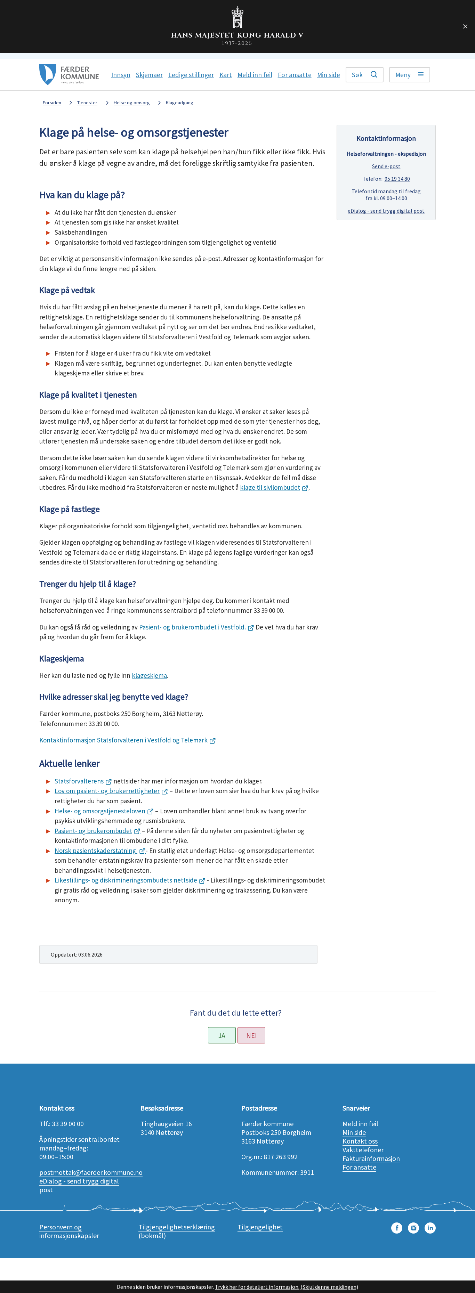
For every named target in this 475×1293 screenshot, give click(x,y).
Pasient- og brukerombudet (93, 831)
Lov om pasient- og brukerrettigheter (107, 791)
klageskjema (149, 675)
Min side (354, 1132)
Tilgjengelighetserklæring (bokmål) (176, 1231)
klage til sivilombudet (270, 487)
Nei (251, 1035)
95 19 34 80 (397, 178)
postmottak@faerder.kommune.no (91, 1172)
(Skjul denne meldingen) (329, 1286)
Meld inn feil (360, 1123)
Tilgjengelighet (260, 1226)
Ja (221, 1035)
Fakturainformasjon (371, 1158)
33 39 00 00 (68, 1123)
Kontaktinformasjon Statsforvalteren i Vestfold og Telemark (123, 740)
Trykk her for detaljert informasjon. (257, 1286)
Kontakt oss (360, 1141)
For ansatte (359, 1167)
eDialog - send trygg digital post (386, 210)
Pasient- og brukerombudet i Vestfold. (192, 627)
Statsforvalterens (79, 781)
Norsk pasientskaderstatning (96, 850)
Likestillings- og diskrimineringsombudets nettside (126, 880)
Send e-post (386, 166)
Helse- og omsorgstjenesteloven (100, 811)
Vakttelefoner (363, 1149)
